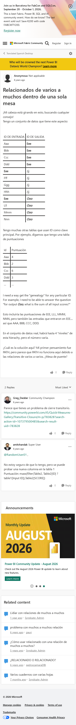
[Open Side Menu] (5, 43)
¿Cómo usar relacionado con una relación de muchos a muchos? (38, 644)
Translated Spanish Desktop (20, 53)
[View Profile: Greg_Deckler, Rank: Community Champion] (7, 400)
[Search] (47, 43)
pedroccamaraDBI (36, 665)
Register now (12, 30)
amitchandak (20, 444)
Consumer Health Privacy (51, 717)
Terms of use (55, 704)
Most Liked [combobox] (63, 387)
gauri (29, 632)
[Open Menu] (70, 53)
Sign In (67, 43)
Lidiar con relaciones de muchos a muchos (37, 613)
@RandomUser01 (15, 454)
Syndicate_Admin (34, 618)
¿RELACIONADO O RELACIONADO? (33, 660)
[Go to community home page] (26, 43)
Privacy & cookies (34, 704)
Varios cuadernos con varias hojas (31, 674)
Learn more (50, 66)
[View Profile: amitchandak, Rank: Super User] (7, 446)
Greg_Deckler (20, 398)
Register (56, 43)
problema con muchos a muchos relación (36, 627)
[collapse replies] (38, 395)
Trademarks (9, 712)
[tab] (36, 586)
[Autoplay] (32, 586)
